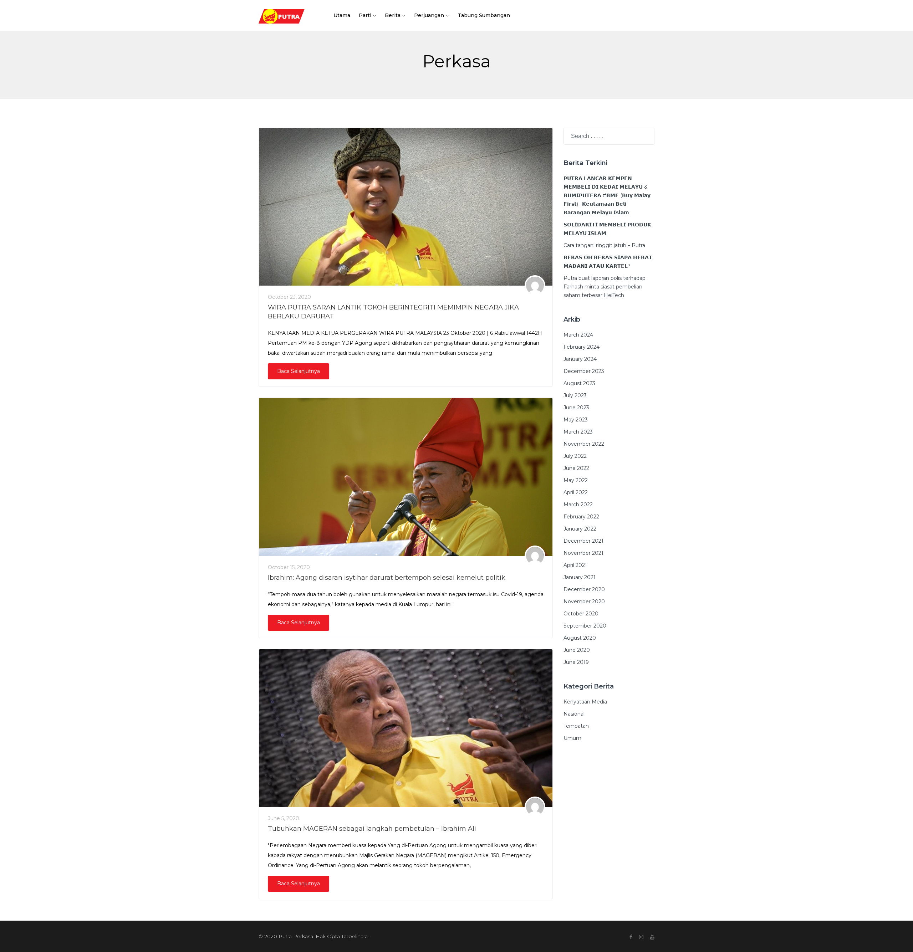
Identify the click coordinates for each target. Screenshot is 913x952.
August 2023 (579, 383)
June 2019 (576, 662)
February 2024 (581, 347)
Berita (393, 15)
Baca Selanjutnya (298, 371)
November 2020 (584, 601)
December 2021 (583, 541)
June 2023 (576, 407)
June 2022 (576, 468)
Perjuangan (429, 15)
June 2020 (576, 650)
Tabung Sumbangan (484, 15)
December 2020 (584, 589)
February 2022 (581, 516)
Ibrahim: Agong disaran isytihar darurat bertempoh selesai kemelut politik (386, 578)
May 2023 (575, 419)
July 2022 (575, 456)
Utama (341, 15)
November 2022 (583, 444)
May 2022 (575, 480)
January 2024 (580, 359)
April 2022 (575, 492)
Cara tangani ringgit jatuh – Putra (604, 245)
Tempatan (576, 726)
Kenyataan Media (585, 701)
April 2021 (575, 565)
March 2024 (578, 335)
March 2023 (578, 432)
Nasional (574, 714)
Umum (572, 738)
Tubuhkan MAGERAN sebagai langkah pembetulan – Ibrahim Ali (372, 829)
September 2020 (584, 626)
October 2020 (580, 613)
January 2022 (579, 529)
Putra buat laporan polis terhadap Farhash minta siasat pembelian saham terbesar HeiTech (604, 286)
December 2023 (583, 371)
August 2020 (579, 638)
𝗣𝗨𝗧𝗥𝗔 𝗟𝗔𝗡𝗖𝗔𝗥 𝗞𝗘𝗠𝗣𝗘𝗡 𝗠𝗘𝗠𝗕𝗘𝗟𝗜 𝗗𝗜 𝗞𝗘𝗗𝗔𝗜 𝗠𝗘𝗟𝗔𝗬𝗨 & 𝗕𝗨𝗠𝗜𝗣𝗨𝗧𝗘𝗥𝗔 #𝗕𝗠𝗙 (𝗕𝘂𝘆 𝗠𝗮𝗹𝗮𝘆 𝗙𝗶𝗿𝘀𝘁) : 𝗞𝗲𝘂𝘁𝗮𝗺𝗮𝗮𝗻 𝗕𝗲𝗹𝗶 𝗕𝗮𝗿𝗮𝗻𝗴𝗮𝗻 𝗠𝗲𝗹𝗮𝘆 (607, 195)
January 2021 (579, 577)
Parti (365, 15)
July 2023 (575, 395)
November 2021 (583, 553)
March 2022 (578, 504)
